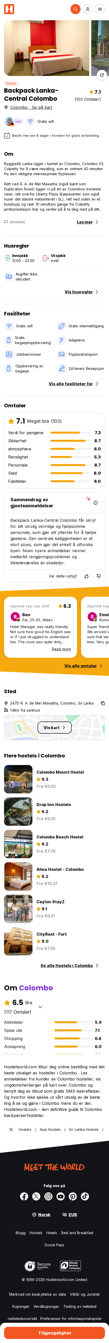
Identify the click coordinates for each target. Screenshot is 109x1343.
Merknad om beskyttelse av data (37, 1294)
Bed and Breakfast (77, 1233)
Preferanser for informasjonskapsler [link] (71, 1318)
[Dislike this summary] (99, 576)
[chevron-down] (40, 1007)
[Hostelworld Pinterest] (73, 1196)
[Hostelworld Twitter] (36, 1196)
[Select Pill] (75, 9)
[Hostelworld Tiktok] (85, 1196)
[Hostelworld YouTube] (61, 1196)
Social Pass (54, 1245)
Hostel (11, 83)
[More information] (96, 503)
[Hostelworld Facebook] (24, 1196)
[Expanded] (11, 1130)
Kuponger (20, 1306)
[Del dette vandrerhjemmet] (102, 75)
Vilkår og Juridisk (85, 1294)
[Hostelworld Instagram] (48, 1196)
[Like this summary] (86, 576)
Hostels (36, 1233)
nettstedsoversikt (22, 1318)
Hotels (51, 1233)
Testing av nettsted (80, 1306)
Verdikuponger (46, 1306)
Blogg (21, 1233)
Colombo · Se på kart (31, 107)
